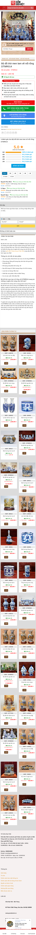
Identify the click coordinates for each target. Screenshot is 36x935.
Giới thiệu (4, 873)
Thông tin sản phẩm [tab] (7, 236)
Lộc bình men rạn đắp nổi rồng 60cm (13, 815)
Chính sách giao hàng (7, 885)
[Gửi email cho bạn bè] (10, 133)
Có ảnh (12, 176)
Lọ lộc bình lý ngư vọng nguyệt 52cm (13, 417)
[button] (4, 8)
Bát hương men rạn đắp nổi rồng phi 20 (13, 782)
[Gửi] (31, 7)
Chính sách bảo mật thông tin (9, 878)
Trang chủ (5, 58)
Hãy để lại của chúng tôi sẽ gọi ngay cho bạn (20, 44)
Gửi (18, 226)
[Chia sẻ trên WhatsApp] (2, 133)
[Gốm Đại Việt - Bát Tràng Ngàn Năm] (18, 3)
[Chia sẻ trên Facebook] (5, 133)
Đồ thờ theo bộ (25, 58)
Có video (5, 176)
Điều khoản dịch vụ (6, 891)
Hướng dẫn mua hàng (7, 888)
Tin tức (3, 875)
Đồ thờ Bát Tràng (14, 58)
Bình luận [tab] (4, 239)
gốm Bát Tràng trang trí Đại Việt (15, 251)
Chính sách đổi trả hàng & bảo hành (11, 880)
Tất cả (4, 173)
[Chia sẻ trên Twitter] (8, 133)
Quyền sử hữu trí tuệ (7, 883)
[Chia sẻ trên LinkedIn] (16, 133)
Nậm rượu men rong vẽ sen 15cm (12, 549)
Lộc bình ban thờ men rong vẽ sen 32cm (14, 615)
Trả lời (2, 185)
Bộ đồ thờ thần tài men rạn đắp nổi (12, 715)
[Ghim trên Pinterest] (13, 133)
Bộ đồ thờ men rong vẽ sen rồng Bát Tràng (14, 383)
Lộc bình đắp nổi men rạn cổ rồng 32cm (14, 649)
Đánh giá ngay (18, 165)
